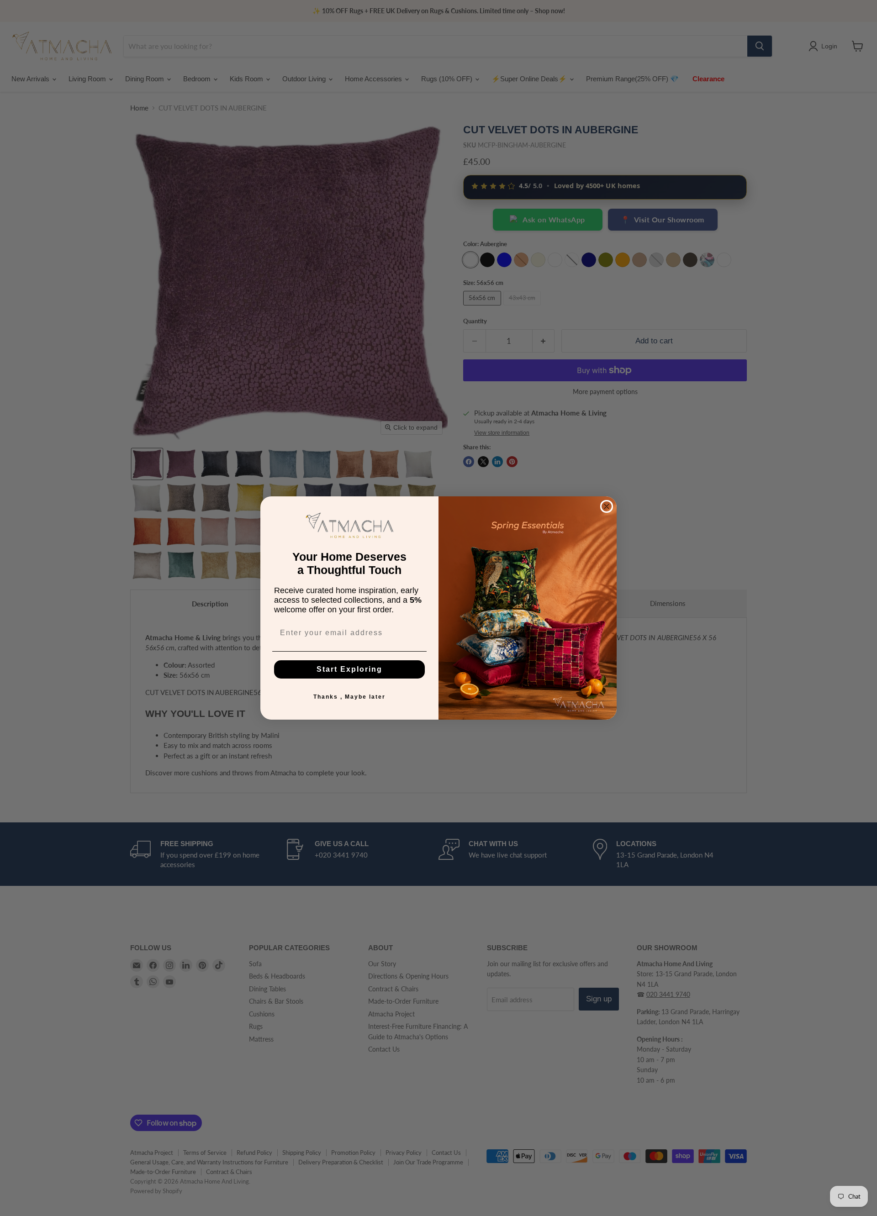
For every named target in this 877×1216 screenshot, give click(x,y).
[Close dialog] (606, 506)
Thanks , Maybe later (349, 697)
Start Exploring (349, 669)
